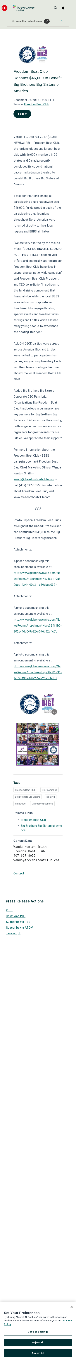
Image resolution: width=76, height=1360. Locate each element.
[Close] (72, 1307)
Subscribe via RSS (18, 922)
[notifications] (63, 8)
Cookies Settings (38, 1331)
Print (9, 910)
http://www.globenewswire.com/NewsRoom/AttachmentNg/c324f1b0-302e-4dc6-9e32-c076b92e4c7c (38, 625)
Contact (18, 873)
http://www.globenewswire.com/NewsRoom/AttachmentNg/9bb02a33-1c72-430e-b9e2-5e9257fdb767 (38, 672)
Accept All (38, 1353)
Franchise (20, 803)
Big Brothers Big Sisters (27, 796)
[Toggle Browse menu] (62, 21)
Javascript (13, 933)
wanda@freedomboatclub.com (34, 479)
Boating (50, 796)
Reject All (38, 1342)
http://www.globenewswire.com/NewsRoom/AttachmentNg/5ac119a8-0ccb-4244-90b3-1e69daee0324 (38, 578)
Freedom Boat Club (36, 104)
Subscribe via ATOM (19, 927)
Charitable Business (42, 803)
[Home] (18, 8)
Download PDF (15, 916)
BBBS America (49, 790)
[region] (38, 1331)
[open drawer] (71, 8)
